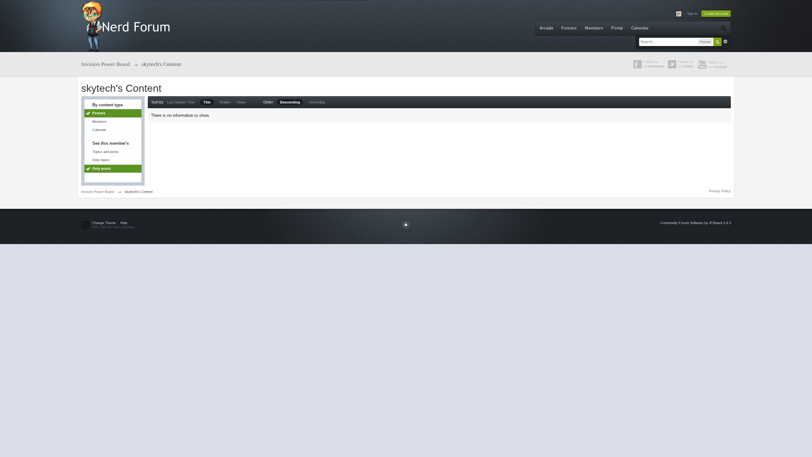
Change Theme (104, 223)
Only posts (101, 168)
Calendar (640, 28)
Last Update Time (180, 102)
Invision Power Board (97, 192)
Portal (617, 28)
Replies (225, 102)
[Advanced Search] (723, 28)
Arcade (546, 28)
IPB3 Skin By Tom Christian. (113, 227)
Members (594, 28)
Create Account (716, 14)
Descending (290, 102)
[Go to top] (406, 224)
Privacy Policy (720, 191)
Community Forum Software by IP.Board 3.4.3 (695, 223)
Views (241, 102)
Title (207, 102)
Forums (569, 28)
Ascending (317, 102)
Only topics (101, 160)
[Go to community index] (127, 25)
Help (123, 223)
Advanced (725, 41)
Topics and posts (105, 152)
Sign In (692, 14)
